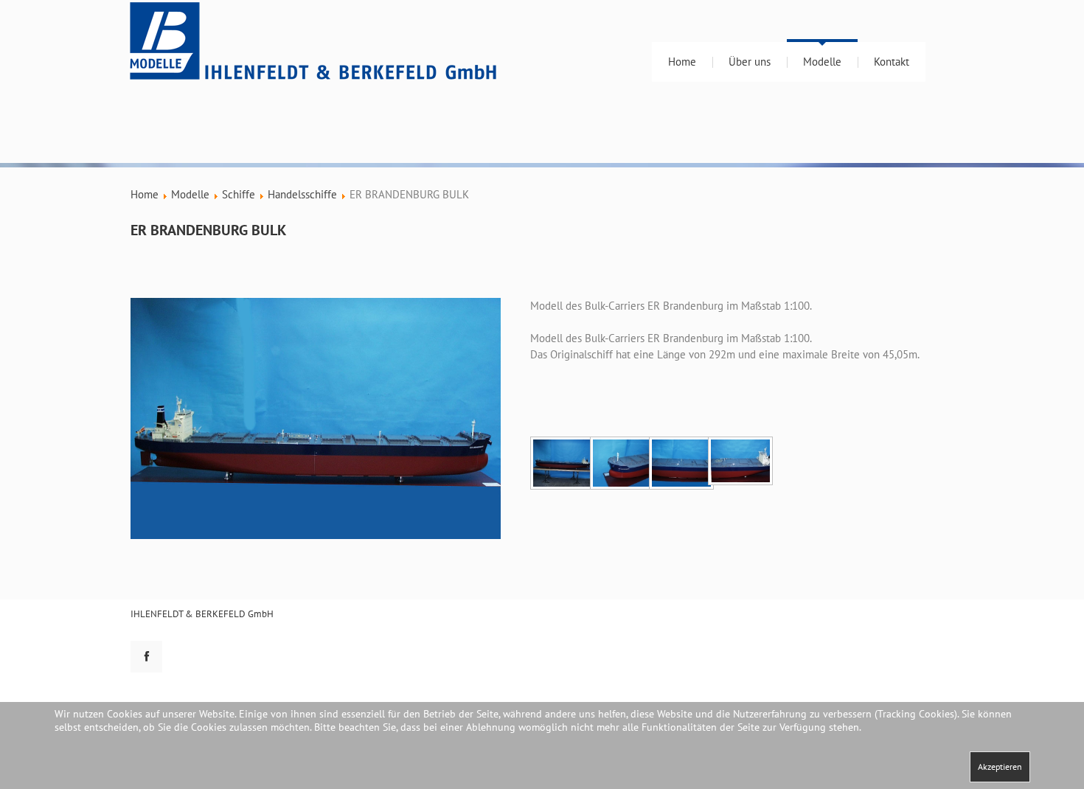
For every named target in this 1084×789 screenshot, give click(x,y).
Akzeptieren (1000, 766)
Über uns (750, 62)
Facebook (146, 656)
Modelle (822, 62)
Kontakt (891, 62)
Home (682, 62)
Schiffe (238, 194)
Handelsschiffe (302, 194)
